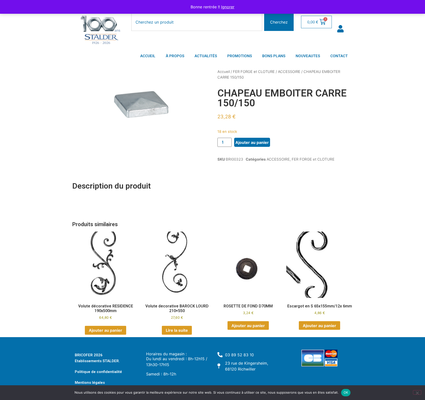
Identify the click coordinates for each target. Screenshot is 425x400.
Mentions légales (90, 382)
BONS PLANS (273, 56)
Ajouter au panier (252, 142)
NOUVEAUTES (308, 56)
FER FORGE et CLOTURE (254, 71)
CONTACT (339, 56)
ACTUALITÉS (206, 56)
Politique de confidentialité (98, 372)
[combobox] (196, 22)
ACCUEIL (147, 56)
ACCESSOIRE (289, 71)
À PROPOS (175, 56)
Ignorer (227, 6)
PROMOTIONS (239, 56)
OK (346, 392)
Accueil (223, 71)
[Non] (417, 392)
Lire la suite (177, 330)
